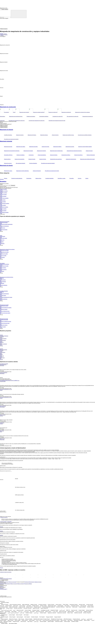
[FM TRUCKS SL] (57, 574)
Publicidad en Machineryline (5, 583)
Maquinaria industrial (6, 141)
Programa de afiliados (28, 583)
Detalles (1, 531)
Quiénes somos (2, 578)
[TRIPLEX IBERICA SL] (11, 574)
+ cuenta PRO (9, 521)
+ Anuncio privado (3, 521)
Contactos (10, 578)
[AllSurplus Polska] (34, 574)
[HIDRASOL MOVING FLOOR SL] (42, 574)
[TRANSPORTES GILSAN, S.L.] (11, 576)
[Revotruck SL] (65, 574)
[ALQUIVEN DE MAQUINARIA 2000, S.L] (19, 576)
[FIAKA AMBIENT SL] (87, 574)
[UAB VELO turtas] (4, 576)
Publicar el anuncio (3, 126)
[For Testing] (34, 576)
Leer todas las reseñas (4, 363)
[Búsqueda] (18, 14)
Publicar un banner (20, 583)
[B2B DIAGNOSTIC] (49, 574)
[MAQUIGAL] (49, 576)
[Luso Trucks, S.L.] (26, 574)
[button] (47, 23)
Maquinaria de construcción (8, 107)
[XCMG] (4, 574)
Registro (1, 567)
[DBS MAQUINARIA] (26, 576)
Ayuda (7, 578)
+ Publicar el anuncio (3, 517)
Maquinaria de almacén (6, 129)
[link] (47, 122)
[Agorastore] (72, 574)
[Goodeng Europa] (80, 574)
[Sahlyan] (42, 576)
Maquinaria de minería (6, 165)
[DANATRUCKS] (19, 574)
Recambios (3, 181)
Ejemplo (1, 526)
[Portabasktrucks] (57, 576)
